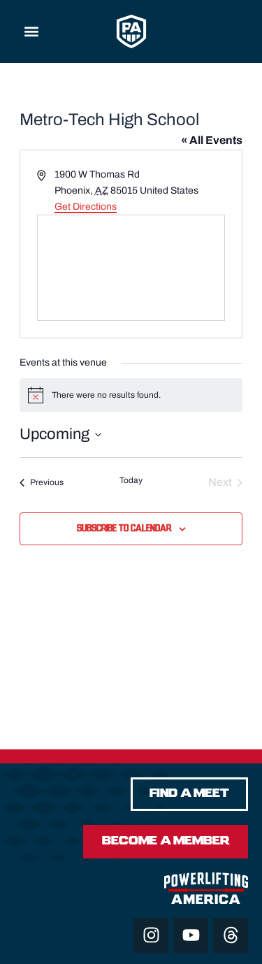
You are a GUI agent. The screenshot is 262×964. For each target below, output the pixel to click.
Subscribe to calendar (124, 528)
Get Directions (85, 206)
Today (131, 480)
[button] (31, 31)
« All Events (211, 140)
